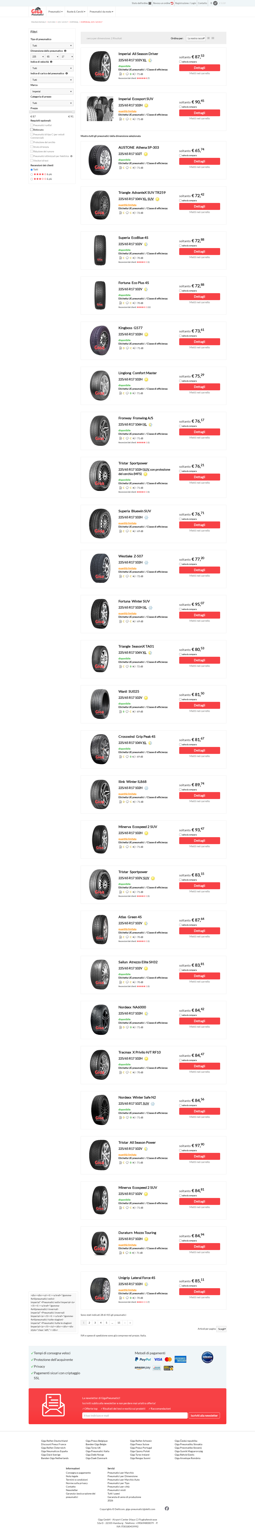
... (112, 1322)
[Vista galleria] (213, 38)
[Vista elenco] (208, 38)
